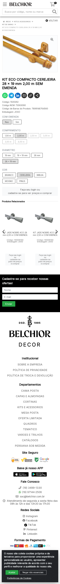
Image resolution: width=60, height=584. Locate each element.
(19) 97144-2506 (32, 492)
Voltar (53, 20)
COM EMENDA (10, 116)
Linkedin (32, 533)
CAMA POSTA (30, 390)
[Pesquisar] (54, 12)
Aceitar (12, 572)
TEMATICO (30, 429)
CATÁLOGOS (30, 440)
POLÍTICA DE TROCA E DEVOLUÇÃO (30, 375)
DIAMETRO (8, 150)
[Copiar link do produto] (30, 95)
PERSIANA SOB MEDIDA (30, 445)
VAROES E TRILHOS (30, 434)
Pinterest (32, 529)
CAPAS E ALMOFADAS (30, 396)
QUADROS (30, 423)
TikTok (31, 524)
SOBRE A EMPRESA (30, 364)
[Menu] (4, 4)
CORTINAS (30, 401)
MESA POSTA (30, 412)
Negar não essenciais (33, 572)
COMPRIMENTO (11, 130)
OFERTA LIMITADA (30, 418)
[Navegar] (3, 232)
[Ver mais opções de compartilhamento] (37, 95)
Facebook (32, 520)
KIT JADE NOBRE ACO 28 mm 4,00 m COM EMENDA (15, 233)
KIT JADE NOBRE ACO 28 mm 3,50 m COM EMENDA (45, 233)
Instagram (32, 516)
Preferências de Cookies (19, 578)
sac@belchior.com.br (32, 496)
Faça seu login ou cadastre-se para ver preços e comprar (30, 191)
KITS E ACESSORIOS (30, 407)
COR (4, 169)
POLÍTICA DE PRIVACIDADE (30, 370)
